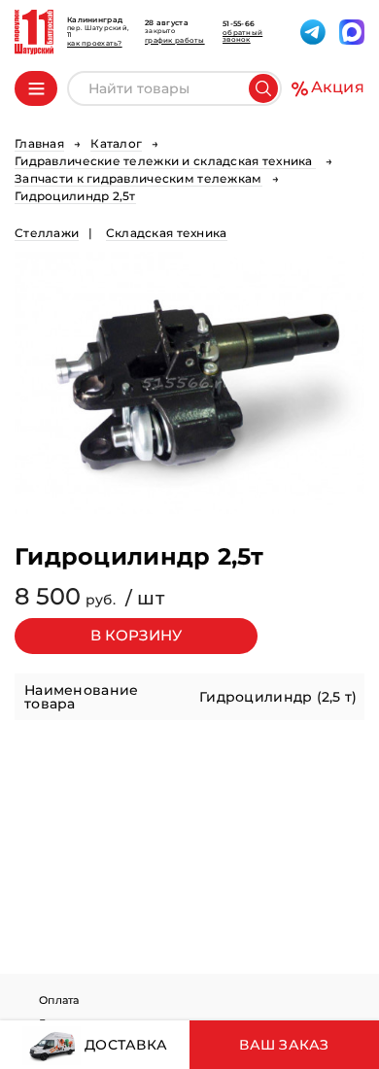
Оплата (59, 1000)
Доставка (124, 1044)
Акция (337, 87)
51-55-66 (239, 23)
